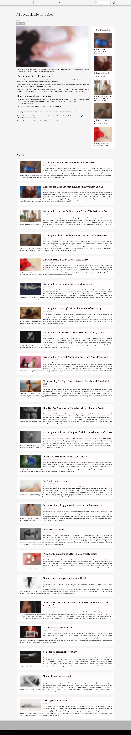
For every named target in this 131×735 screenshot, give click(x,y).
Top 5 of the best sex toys (55, 481)
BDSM (59, 3)
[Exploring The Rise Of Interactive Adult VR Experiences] (103, 40)
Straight (42, 3)
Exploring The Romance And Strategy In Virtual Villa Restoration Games (103, 98)
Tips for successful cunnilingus (57, 627)
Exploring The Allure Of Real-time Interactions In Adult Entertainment (102, 121)
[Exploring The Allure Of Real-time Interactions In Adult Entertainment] (103, 111)
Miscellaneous (76, 3)
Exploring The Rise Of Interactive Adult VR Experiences (101, 51)
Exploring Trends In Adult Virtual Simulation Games (67, 284)
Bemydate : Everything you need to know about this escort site (72, 505)
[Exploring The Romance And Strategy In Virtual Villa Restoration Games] (103, 87)
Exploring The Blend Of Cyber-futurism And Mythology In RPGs (101, 74)
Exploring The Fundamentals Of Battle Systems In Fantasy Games (73, 332)
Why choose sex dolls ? (54, 529)
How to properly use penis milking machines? (64, 578)
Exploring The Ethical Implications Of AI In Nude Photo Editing (72, 308)
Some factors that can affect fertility (60, 652)
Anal (25, 3)
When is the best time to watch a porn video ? (65, 456)
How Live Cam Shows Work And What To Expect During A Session (74, 408)
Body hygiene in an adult (55, 700)
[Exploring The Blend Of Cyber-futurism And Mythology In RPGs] (103, 64)
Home (17, 10)
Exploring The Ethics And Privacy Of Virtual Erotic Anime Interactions (75, 357)
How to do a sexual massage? (57, 676)
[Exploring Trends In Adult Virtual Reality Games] (103, 134)
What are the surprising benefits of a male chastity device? (70, 554)
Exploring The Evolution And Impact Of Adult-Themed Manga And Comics (77, 432)
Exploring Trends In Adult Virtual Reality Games (102, 144)
